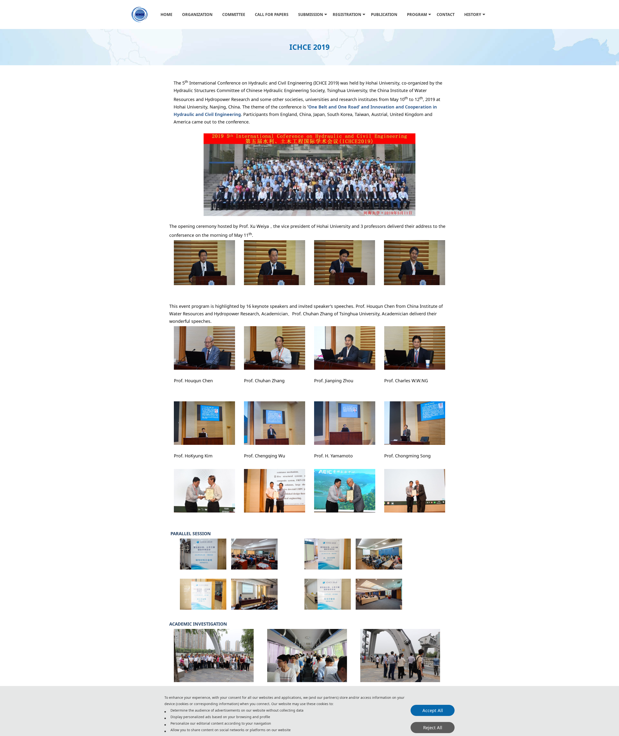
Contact (446, 14)
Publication (384, 14)
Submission (310, 14)
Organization (197, 14)
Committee (233, 14)
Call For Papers (271, 14)
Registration (347, 14)
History (472, 14)
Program (417, 14)
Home (166, 14)
